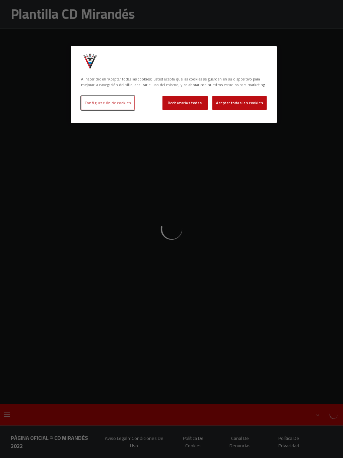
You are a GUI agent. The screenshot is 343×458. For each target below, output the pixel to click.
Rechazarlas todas (185, 102)
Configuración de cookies (108, 102)
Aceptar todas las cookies (239, 102)
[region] (174, 84)
